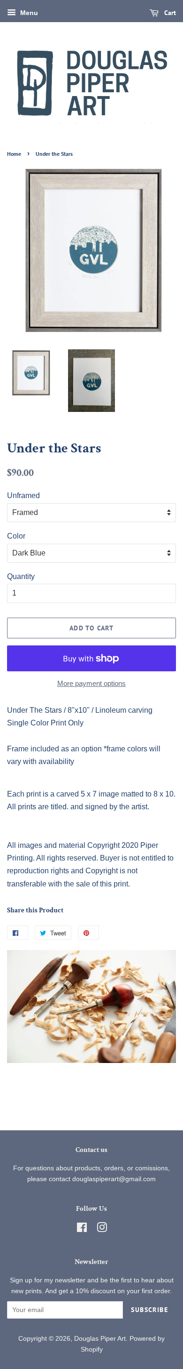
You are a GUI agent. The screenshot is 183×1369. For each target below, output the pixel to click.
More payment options (91, 683)
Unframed (23, 495)
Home (14, 153)
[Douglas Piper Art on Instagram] (102, 1229)
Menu (28, 12)
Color (16, 536)
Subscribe (149, 1309)
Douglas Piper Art (100, 1338)
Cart (169, 12)
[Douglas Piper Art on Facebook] (81, 1229)
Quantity (21, 576)
